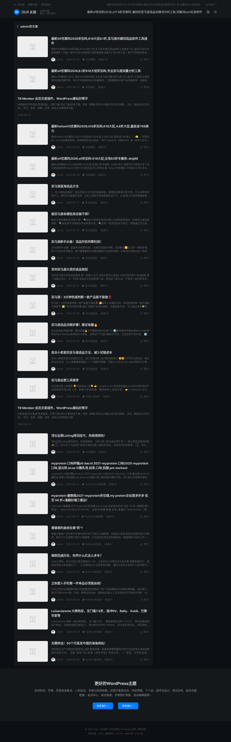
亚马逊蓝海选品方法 (65, 186)
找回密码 (45, 4)
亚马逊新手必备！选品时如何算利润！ (77, 241)
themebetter (126, 729)
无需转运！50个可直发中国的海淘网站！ (79, 643)
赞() (144, 59)
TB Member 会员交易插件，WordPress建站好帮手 (52, 98)
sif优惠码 (25, 12)
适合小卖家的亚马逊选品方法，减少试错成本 (81, 352)
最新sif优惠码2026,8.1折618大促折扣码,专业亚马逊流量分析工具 (96, 71)
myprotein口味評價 (94, 484)
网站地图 (142, 729)
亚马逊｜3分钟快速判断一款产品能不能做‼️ (81, 297)
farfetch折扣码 (91, 544)
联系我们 (103, 705)
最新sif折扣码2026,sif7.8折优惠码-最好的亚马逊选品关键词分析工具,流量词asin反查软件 (144, 12)
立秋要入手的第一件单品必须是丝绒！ (77, 583)
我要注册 (33, 4)
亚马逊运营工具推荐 (65, 380)
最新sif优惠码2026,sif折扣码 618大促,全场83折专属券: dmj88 (94, 158)
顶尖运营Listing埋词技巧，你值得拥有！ (79, 435)
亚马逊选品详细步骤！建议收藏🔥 (74, 325)
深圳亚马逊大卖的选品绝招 (69, 269)
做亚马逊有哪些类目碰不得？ (71, 214)
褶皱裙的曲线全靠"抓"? (67, 528)
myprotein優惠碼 (92, 516)
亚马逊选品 (89, 202)
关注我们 (210, 4)
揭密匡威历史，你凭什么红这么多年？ (77, 555)
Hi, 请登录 (19, 4)
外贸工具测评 (91, 396)
